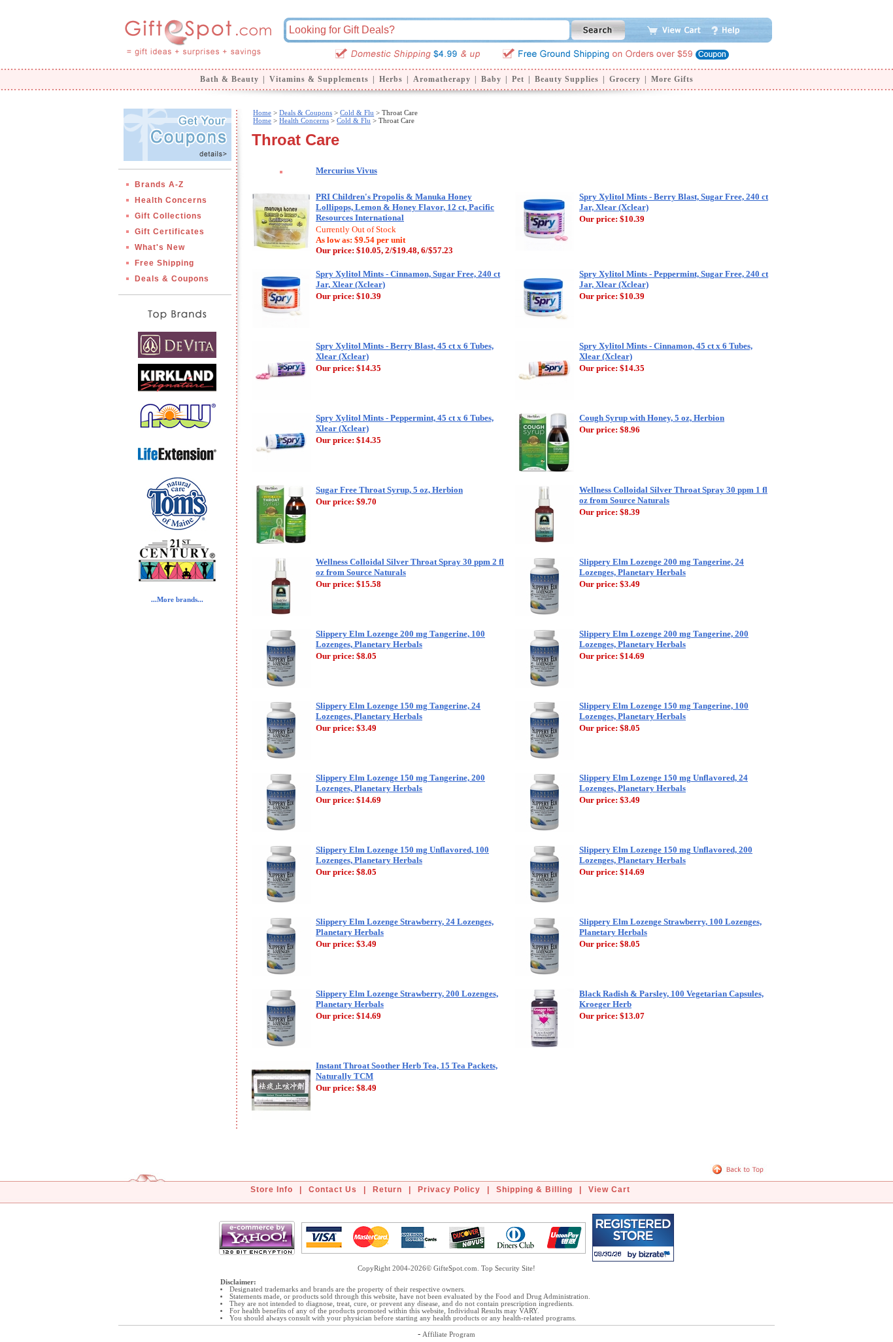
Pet (518, 79)
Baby (491, 79)
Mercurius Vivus (346, 170)
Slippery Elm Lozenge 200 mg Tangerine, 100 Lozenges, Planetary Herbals (400, 639)
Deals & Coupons (172, 278)
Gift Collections (168, 216)
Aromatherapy (442, 79)
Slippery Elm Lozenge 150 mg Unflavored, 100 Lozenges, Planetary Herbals (402, 855)
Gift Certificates (170, 231)
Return (387, 1189)
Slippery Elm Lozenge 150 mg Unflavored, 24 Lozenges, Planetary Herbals (663, 783)
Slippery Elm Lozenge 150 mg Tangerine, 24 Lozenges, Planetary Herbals (398, 711)
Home (262, 112)
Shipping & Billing (534, 1189)
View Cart (609, 1189)
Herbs (391, 79)
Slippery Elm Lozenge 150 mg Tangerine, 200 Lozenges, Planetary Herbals (400, 783)
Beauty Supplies (567, 79)
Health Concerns (171, 200)
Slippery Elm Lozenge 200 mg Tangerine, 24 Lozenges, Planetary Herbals (661, 567)
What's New (160, 247)
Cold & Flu (357, 112)
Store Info (271, 1189)
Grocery (625, 79)
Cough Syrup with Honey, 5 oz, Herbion (651, 418)
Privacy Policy (449, 1189)
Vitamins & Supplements (319, 79)
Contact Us (333, 1189)
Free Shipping (164, 263)
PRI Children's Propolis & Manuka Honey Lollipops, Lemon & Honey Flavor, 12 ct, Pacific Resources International (405, 207)
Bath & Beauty (229, 79)
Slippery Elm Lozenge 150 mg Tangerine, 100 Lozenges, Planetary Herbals (664, 711)
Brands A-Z (159, 184)
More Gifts (672, 79)
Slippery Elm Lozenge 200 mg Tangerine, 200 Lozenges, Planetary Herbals (664, 639)
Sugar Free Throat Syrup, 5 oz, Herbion (389, 490)
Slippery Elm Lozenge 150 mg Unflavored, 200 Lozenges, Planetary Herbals (665, 855)
